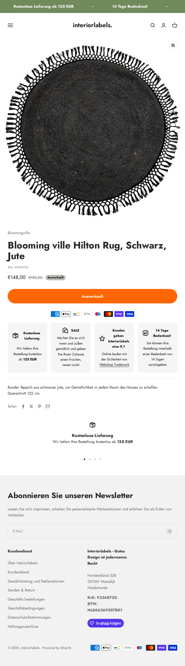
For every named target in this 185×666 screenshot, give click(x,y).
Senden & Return (21, 590)
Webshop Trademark (114, 364)
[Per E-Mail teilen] (48, 406)
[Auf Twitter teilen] (31, 406)
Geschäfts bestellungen (26, 599)
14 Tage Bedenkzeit (126, 6)
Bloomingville (19, 233)
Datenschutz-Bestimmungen (29, 617)
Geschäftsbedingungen (26, 608)
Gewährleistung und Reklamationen (36, 581)
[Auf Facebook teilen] (23, 406)
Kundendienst (18, 572)
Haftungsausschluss (23, 626)
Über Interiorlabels (22, 563)
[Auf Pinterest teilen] (39, 406)
